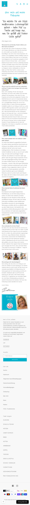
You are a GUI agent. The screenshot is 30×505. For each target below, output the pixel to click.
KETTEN (5, 441)
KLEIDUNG (6, 420)
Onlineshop (6, 392)
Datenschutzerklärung (9, 383)
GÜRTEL (5, 450)
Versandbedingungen (8, 387)
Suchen (5, 370)
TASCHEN (5, 454)
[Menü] (27, 4)
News (4, 400)
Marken (5, 405)
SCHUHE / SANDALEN (9, 463)
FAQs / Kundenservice (9, 409)
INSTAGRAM (6, 346)
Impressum (6, 374)
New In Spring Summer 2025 (10, 476)
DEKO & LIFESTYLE (8, 459)
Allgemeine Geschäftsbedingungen (12, 379)
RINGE (5, 437)
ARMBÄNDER (6, 446)
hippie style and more (12, 500)
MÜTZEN (5, 429)
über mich (5, 396)
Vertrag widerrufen (22, 502)
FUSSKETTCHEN (7, 467)
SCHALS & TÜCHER (8, 424)
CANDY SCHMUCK (8, 433)
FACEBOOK (6, 339)
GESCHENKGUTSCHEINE (9, 471)
